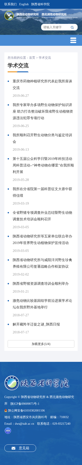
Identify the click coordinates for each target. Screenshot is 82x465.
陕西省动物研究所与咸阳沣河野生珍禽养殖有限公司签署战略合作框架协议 (42, 263)
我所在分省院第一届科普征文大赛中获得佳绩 (42, 192)
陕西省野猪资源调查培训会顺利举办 (41, 283)
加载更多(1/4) (41, 344)
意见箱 (24, 448)
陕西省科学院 (40, 4)
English (24, 4)
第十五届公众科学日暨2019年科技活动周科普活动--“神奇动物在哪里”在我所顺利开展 (43, 165)
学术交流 (45, 57)
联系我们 (10, 4)
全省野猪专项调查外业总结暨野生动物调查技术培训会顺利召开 (42, 216)
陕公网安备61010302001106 (26, 410)
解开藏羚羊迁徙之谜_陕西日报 (36, 324)
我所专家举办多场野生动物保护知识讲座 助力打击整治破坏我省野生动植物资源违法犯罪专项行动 (43, 111)
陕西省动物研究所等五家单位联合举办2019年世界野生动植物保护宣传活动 (42, 239)
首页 (32, 57)
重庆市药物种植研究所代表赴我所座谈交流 (42, 84)
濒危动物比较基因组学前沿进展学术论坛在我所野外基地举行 (42, 304)
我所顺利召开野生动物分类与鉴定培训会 (42, 138)
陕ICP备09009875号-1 (24, 403)
